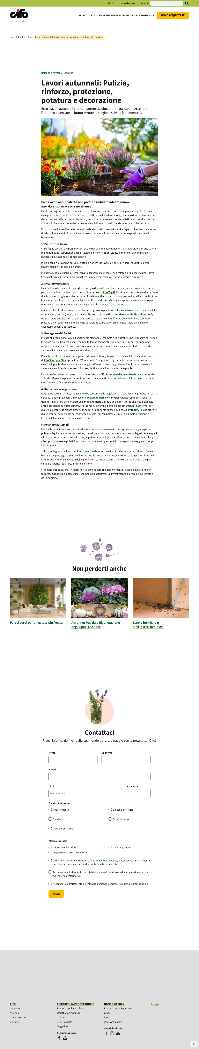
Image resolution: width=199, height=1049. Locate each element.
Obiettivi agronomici (68, 1013)
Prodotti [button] (84, 15)
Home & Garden (17, 37)
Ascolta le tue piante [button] (106, 15)
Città (51, 786)
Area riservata (128, 3)
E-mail (52, 769)
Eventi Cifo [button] (145, 15)
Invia (56, 894)
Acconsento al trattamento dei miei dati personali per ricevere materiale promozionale (100, 884)
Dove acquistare (122, 847)
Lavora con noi (18, 1017)
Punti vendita (64, 1022)
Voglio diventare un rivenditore (70, 852)
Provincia (132, 786)
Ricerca (144, 3)
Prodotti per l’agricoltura (70, 1008)
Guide (126, 15)
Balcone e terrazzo (51, 73)
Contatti (14, 1022)
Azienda (14, 1013)
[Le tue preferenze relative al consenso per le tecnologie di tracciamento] (194, 1044)
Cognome (107, 753)
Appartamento (61, 810)
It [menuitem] (109, 3)
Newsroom (16, 1008)
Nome (52, 753)
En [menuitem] (113, 3)
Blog (134, 15)
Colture (61, 1017)
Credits (155, 1004)
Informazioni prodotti (64, 847)
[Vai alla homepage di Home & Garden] (19, 21)
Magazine (62, 1026)
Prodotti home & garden (117, 1008)
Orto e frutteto (121, 819)
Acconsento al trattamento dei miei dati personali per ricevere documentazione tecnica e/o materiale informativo (100, 874)
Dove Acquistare (173, 15)
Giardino (68, 73)
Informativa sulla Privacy (104, 860)
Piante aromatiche (63, 828)
